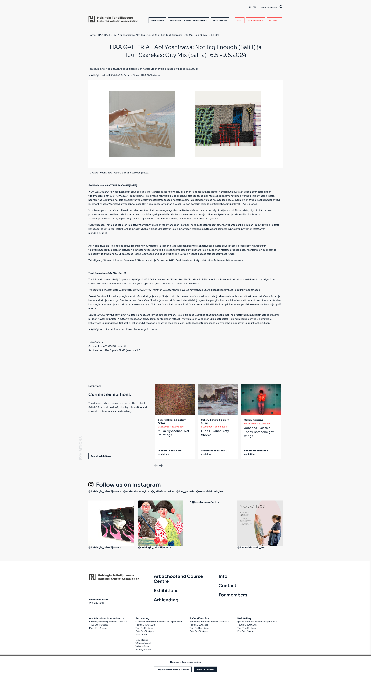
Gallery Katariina (253, 419)
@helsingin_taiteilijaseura (104, 491)
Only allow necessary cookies (173, 669)
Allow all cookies (205, 669)
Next (160, 465)
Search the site (269, 7)
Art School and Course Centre (188, 20)
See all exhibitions (101, 456)
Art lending (220, 20)
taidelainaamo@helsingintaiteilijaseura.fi (159, 621)
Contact (274, 20)
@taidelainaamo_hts (136, 491)
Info (239, 20)
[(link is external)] (189, 502)
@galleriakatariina (162, 491)
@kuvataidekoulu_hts (209, 491)
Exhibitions (157, 20)
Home (92, 35)
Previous (155, 465)
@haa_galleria (185, 491)
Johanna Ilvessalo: (259, 432)
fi (250, 7)
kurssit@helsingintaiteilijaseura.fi (108, 621)
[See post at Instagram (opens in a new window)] (111, 522)
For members (255, 20)
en (254, 7)
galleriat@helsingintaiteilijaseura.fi (209, 621)
